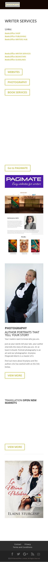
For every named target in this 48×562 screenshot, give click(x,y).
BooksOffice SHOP (12, 33)
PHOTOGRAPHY (17, 82)
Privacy (28, 544)
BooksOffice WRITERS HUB (16, 39)
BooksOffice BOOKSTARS (15, 56)
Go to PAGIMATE (18, 168)
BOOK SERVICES (17, 92)
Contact (17, 544)
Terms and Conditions (22, 547)
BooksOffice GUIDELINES (15, 59)
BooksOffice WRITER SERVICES (18, 53)
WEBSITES (14, 72)
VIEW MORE (15, 375)
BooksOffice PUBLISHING (15, 36)
